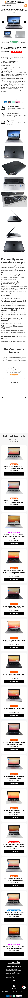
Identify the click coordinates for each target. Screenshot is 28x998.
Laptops (8, 9)
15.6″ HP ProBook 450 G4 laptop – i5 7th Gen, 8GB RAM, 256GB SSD (14, 879)
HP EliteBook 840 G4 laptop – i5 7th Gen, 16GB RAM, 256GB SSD (14, 709)
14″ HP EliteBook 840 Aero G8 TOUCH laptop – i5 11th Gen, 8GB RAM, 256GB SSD (14, 536)
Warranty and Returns (14, 982)
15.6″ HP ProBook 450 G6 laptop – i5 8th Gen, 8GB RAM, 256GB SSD (14, 467)
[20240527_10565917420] (14, 231)
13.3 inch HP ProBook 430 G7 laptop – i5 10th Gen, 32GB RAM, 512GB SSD (14, 845)
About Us (14, 988)
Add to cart (14, 474)
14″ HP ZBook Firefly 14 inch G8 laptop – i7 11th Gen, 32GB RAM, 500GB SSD (14, 641)
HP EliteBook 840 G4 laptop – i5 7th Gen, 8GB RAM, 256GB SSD (14, 777)
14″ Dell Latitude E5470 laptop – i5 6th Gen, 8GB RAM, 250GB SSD (14, 675)
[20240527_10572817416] (14, 199)
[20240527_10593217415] (14, 136)
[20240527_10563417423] (14, 168)
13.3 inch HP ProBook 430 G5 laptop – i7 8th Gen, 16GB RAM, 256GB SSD (14, 743)
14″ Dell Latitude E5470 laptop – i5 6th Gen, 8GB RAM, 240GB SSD (14, 607)
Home (3, 9)
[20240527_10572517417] (14, 184)
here (6, 316)
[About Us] (14, 986)
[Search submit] (25, 5)
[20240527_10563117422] (14, 152)
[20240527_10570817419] (14, 247)
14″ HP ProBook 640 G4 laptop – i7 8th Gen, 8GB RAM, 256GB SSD (14, 947)
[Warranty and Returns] (14, 980)
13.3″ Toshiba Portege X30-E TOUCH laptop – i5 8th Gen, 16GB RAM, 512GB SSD (14, 572)
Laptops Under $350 (16, 9)
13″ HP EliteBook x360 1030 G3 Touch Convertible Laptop (14, 811)
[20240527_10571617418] (14, 215)
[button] (20, 2)
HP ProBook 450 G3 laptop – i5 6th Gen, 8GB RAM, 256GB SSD (14, 913)
